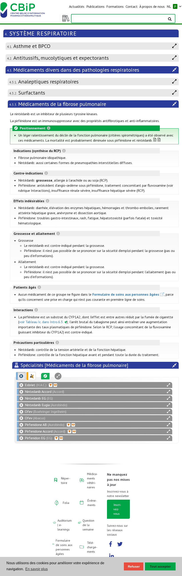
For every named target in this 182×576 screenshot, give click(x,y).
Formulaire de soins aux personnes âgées (125, 294)
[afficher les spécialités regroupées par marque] (21, 376)
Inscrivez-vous (117, 509)
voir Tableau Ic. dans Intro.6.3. (41, 322)
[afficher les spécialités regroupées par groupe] (31, 376)
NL (169, 6)
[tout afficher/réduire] (168, 385)
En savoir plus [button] (36, 569)
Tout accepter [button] (160, 566)
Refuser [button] (134, 566)
